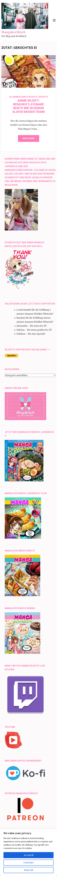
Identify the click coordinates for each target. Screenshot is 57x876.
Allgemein (14, 97)
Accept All (28, 855)
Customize (28, 862)
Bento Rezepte (29, 97)
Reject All (28, 870)
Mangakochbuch (13, 32)
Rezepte (43, 97)
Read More (29, 138)
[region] (28, 852)
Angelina (38, 83)
